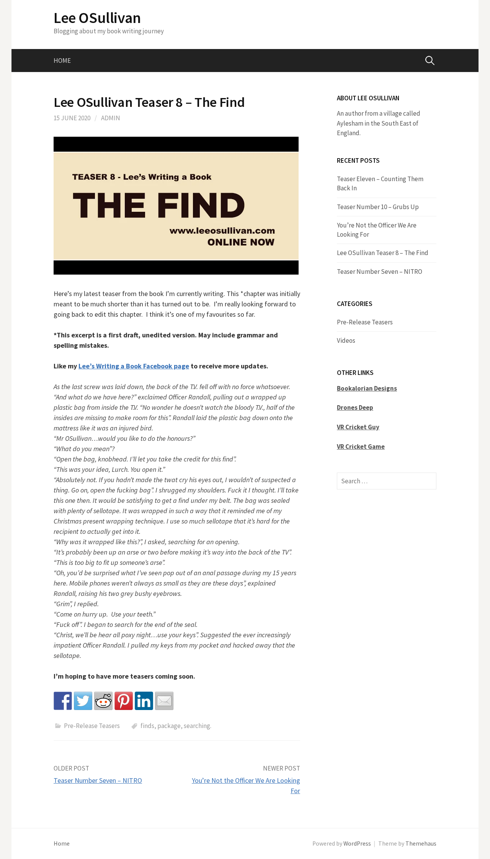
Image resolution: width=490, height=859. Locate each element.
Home (62, 60)
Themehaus (420, 843)
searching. (197, 726)
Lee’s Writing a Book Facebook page (133, 366)
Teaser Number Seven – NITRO (98, 780)
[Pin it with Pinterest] (123, 701)
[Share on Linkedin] (144, 701)
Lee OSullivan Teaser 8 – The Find (382, 253)
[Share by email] (164, 701)
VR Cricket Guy (358, 427)
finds (147, 726)
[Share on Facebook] (63, 701)
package (169, 726)
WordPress (357, 843)
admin (110, 118)
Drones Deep (355, 407)
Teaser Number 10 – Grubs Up (378, 207)
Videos (346, 340)
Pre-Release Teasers (92, 726)
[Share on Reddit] (103, 701)
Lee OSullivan (97, 17)
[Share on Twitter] (83, 701)
